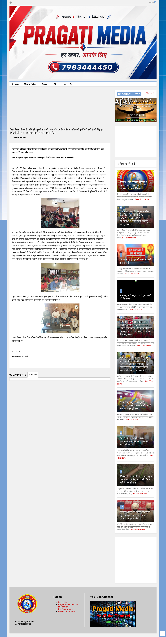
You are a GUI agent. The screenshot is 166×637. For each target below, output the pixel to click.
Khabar (45, 84)
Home (16, 84)
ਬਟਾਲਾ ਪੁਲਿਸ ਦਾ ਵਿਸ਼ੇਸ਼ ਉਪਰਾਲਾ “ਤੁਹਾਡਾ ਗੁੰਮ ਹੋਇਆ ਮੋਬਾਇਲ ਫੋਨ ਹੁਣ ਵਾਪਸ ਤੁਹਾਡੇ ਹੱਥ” (135, 515)
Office (56, 84)
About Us (68, 84)
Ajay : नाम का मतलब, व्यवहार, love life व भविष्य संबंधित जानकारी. (135, 100)
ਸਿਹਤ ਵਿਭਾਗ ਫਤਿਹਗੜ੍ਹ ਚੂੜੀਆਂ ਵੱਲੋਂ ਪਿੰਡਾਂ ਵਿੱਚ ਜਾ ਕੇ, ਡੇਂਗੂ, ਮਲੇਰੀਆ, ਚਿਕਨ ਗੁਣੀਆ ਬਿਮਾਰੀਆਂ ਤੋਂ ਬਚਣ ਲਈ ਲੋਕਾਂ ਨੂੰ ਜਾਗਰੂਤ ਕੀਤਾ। (135, 218)
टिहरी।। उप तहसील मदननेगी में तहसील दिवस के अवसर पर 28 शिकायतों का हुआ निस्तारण (133, 185)
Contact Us (62, 602)
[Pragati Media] (83, 78)
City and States (30, 84)
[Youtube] (10, 2)
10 (121, 507)
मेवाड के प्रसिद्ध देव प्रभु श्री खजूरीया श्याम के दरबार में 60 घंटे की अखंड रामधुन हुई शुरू (136, 405)
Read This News (136, 115)
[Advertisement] (59, 107)
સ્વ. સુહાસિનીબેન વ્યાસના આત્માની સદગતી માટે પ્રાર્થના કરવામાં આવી (134, 441)
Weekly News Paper (67, 611)
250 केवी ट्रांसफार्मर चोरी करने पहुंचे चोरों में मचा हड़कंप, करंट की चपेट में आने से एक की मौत (136, 479)
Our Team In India (65, 609)
